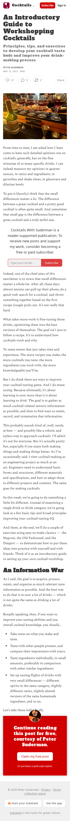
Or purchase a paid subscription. (35, 766)
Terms (57, 790)
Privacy (46, 790)
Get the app (54, 803)
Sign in (62, 5)
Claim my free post (35, 756)
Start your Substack (24, 803)
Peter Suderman (13, 67)
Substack (16, 813)
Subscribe (47, 5)
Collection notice (35, 793)
